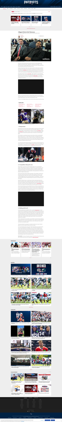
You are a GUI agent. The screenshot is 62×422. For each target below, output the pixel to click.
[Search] (50, 6)
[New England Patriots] (31, 414)
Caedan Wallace (35, 75)
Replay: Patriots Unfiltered (17, 11)
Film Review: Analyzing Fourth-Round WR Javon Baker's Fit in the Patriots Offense (22, 105)
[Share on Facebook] (39, 36)
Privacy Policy (9, 417)
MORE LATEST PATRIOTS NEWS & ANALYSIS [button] (31, 28)
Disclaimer (25, 417)
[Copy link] (43, 36)
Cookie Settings (46, 417)
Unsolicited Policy (30, 417)
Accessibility (20, 417)
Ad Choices (35, 417)
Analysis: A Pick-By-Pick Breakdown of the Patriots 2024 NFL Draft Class (30, 105)
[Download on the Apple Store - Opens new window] (29, 411)
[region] (31, 420)
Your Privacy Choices (40, 417)
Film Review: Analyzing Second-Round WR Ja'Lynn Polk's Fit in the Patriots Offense (38, 105)
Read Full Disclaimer (35, 237)
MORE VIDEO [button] (31, 369)
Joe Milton (32, 144)
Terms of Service (15, 417)
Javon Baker (39, 130)
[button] (31, 86)
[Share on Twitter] (40, 36)
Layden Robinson (39, 183)
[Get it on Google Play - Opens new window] (33, 411)
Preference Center (52, 417)
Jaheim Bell (21, 131)
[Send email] (41, 36)
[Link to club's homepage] (2, 6)
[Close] (61, 420)
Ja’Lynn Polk (29, 73)
